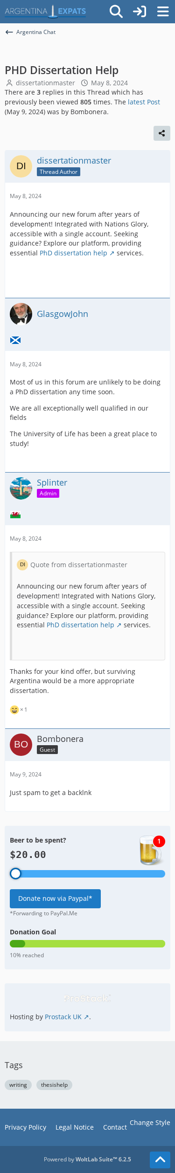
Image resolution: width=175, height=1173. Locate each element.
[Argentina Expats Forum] (45, 11)
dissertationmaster (45, 82)
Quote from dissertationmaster (78, 564)
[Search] (116, 11)
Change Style (150, 1122)
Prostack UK (63, 1016)
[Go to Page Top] (160, 1160)
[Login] (139, 11)
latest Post (144, 101)
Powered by (87, 1159)
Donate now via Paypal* (55, 898)
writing (18, 1085)
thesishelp (54, 1085)
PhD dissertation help (73, 252)
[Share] (162, 133)
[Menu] (163, 11)
